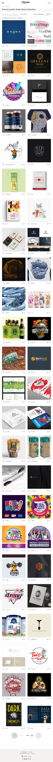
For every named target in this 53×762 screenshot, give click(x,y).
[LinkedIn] (26, 759)
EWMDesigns (34, 639)
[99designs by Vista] (26, 2)
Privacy (33, 753)
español (29, 756)
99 (27, 735)
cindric (7, 45)
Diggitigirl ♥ (34, 45)
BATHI (7, 283)
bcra (32, 312)
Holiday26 (8, 194)
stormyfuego (34, 134)
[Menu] (3, 2)
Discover (8, 6)
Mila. (7, 728)
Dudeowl (33, 342)
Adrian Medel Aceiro (10, 164)
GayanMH (8, 134)
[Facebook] (22, 759)
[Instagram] (30, 759)
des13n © (33, 105)
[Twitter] (24, 759)
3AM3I (7, 520)
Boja (32, 194)
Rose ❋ (7, 402)
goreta (7, 669)
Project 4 (8, 75)
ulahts (32, 253)
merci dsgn (8, 609)
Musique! (33, 372)
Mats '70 (7, 639)
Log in (49, 2)
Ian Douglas (34, 491)
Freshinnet (33, 669)
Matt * (32, 164)
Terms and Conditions (25, 753)
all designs (20, 18)
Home (3, 6)
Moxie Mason (34, 223)
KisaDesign (33, 580)
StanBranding (9, 461)
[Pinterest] (28, 759)
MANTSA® (8, 342)
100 (32, 735)
